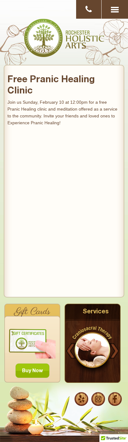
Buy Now (32, 371)
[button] (114, 9)
